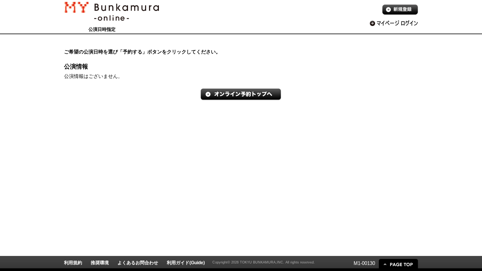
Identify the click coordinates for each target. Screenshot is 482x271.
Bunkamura (111, 17)
